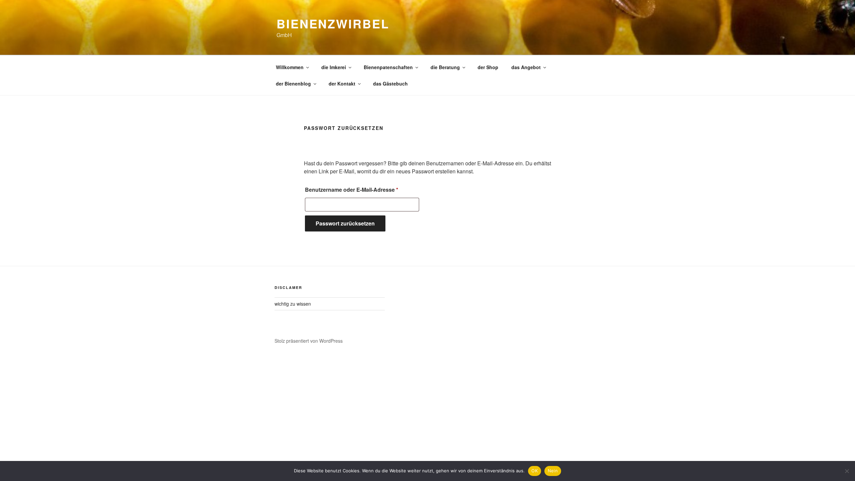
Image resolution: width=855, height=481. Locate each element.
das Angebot (526, 67)
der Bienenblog (293, 83)
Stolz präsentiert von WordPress (309, 340)
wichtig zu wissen (293, 303)
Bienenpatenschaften (388, 67)
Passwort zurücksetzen (345, 223)
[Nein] (846, 471)
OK (534, 470)
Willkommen (290, 67)
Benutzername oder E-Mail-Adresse (362, 189)
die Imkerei (333, 67)
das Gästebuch (390, 83)
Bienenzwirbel (333, 23)
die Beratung (445, 67)
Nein (553, 470)
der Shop (488, 67)
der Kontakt (342, 83)
